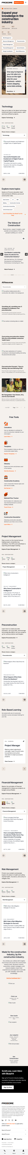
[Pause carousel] (23, 238)
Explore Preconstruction (9, 637)
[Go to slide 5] (19, 275)
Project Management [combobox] (9, 567)
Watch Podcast (8, 269)
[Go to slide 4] (15, 275)
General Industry (20, 47)
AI (12, 199)
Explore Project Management (10, 549)
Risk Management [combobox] (8, 899)
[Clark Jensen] (13, 891)
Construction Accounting (9, 206)
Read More (10, 91)
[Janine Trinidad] (3, 558)
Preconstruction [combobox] (7, 655)
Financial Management (8, 47)
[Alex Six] (8, 558)
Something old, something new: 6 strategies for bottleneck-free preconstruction (12, 308)
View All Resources (20, 51)
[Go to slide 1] (5, 275)
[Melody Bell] (3, 891)
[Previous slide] (1, 254)
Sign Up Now (8, 1087)
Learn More (7, 436)
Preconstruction (21, 41)
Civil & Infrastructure (7, 209)
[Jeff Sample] (13, 127)
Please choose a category (8, 131)
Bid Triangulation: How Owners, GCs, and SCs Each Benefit (13, 395)
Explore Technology (7, 117)
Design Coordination (8, 51)
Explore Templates (9, 453)
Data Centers (6, 199)
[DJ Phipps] (3, 127)
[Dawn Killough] (3, 803)
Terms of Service (10, 1142)
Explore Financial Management (10, 793)
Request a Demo (18, 2)
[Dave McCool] (8, 127)
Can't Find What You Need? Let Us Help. (12, 214)
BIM (17, 199)
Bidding (4, 203)
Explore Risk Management (9, 882)
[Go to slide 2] (8, 275)
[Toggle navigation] (25, 2)
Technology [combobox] (6, 135)
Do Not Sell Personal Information (7, 1144)
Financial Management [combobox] (9, 811)
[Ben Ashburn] (13, 647)
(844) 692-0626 (11, 1123)
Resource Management (8, 41)
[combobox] (14, 286)
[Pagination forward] (24, 407)
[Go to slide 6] (22, 275)
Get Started (7, 488)
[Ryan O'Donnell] (13, 803)
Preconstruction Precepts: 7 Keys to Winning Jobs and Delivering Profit (12, 367)
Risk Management (7, 37)
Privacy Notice (4, 1142)
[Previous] (3, 179)
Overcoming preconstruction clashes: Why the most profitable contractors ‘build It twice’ (13, 338)
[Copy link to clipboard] (23, 741)
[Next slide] (26, 254)
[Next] (24, 179)
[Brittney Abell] (8, 803)
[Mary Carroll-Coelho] (8, 647)
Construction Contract (15, 203)
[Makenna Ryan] (13, 558)
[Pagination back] (21, 407)
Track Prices (7, 507)
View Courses (9, 761)
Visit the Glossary (9, 471)
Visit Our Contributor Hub (13, 978)
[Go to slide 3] (12, 275)
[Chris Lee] (3, 647)
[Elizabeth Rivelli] (8, 891)
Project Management (8, 44)
